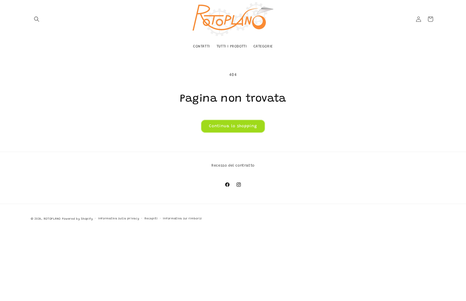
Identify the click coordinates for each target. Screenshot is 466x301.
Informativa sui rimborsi (182, 218)
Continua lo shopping (233, 126)
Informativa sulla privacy (118, 218)
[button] (37, 19)
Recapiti (151, 218)
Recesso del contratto (233, 166)
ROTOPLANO (52, 218)
